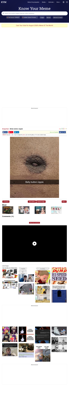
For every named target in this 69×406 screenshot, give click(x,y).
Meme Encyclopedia (33, 2)
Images (42, 17)
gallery (24, 134)
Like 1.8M (63, 132)
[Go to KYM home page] (3, 2)
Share (5, 132)
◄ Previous (6, 201)
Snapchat (5, 129)
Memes (48, 17)
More (58, 2)
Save (11, 132)
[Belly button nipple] (34, 167)
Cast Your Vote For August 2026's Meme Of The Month (34, 25)
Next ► (64, 201)
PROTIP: (4, 134)
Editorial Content (57, 17)
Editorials (51, 2)
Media (44, 2)
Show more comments (34, 222)
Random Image (40, 201)
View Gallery (32, 201)
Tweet (17, 132)
